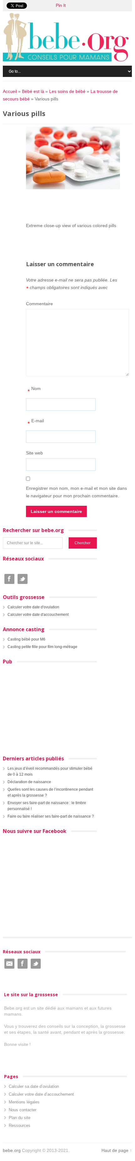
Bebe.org (69, 37)
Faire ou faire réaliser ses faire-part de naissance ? (51, 816)
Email (9, 964)
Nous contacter (22, 1110)
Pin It (61, 5)
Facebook (9, 579)
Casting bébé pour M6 (26, 639)
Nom (34, 390)
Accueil (10, 91)
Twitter (23, 579)
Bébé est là (33, 91)
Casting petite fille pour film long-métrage (42, 647)
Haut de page (114, 1150)
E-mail (36, 422)
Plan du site (19, 1117)
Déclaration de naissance (29, 782)
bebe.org (12, 1150)
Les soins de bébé (67, 91)
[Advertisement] (80, 205)
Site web (34, 452)
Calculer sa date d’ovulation (34, 1086)
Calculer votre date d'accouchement (38, 614)
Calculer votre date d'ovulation (33, 607)
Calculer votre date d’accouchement (41, 1094)
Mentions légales (24, 1102)
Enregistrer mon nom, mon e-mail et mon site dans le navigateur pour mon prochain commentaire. (76, 492)
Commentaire (39, 303)
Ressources (19, 1125)
